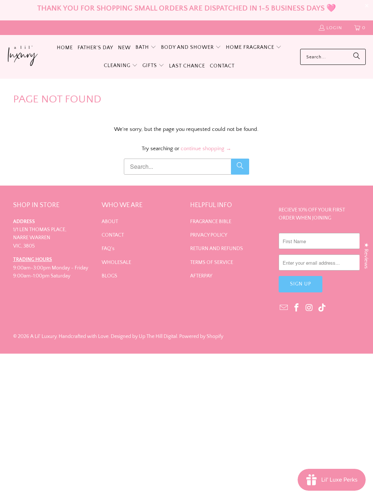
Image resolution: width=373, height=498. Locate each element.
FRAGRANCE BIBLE (210, 222)
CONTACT (113, 235)
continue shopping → (206, 148)
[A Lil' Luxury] (22, 57)
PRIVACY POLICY (208, 235)
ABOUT (110, 222)
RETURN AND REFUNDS (216, 249)
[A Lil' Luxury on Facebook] (296, 308)
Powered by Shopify (201, 336)
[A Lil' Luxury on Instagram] (309, 308)
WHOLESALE (116, 262)
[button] (146, 48)
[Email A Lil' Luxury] (284, 308)
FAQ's (108, 249)
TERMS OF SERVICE (211, 262)
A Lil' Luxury (43, 336)
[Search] (357, 57)
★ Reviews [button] (366, 256)
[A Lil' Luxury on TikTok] (322, 308)
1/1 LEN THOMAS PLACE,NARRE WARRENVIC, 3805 (39, 238)
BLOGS (109, 276)
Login (334, 27)
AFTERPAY (201, 276)
